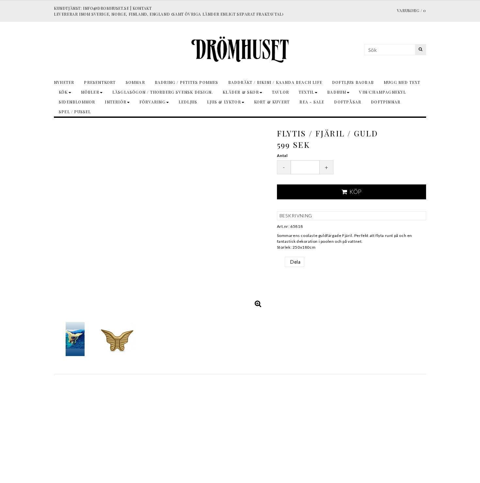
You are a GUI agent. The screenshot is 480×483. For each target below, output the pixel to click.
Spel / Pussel (75, 111)
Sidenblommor (77, 101)
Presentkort (100, 82)
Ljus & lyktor (224, 101)
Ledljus (188, 101)
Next (260, 217)
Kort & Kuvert (272, 101)
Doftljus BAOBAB (353, 82)
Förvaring (152, 101)
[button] (258, 303)
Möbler (90, 92)
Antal (282, 155)
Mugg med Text (402, 82)
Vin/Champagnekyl (382, 92)
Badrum (336, 92)
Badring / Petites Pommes (186, 82)
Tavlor (280, 92)
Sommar (135, 82)
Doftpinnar (385, 101)
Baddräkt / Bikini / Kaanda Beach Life (275, 82)
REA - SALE (311, 101)
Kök (63, 92)
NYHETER (64, 82)
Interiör (115, 101)
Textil (306, 92)
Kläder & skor (241, 92)
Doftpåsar (347, 101)
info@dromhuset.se (106, 8)
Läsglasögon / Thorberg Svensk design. (162, 92)
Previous (60, 217)
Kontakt (142, 8)
